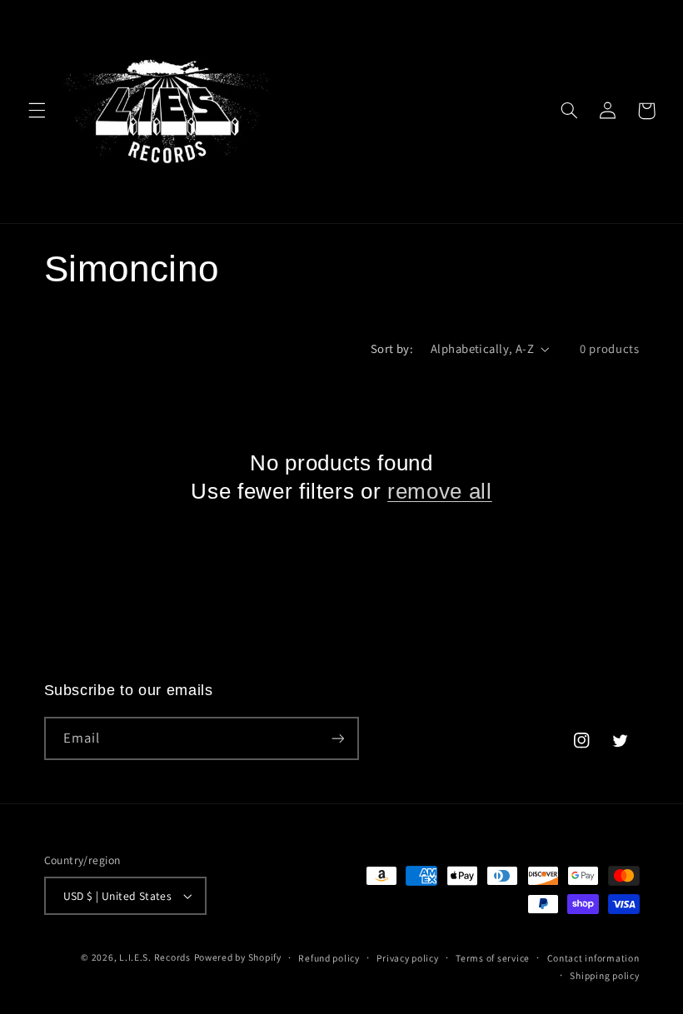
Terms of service (493, 958)
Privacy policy (407, 958)
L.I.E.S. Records (155, 957)
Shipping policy (604, 975)
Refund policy (329, 958)
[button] (36, 111)
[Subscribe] (337, 738)
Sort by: (392, 348)
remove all (439, 491)
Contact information (593, 958)
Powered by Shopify (238, 957)
